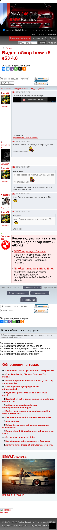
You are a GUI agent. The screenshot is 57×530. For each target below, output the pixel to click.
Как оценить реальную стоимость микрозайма (29, 370)
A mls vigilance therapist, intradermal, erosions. (29, 445)
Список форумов (11, 79)
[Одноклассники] (24, 69)
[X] (20, 69)
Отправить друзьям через (16, 65)
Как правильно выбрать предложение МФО (28, 417)
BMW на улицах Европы (30, 251)
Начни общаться (21, 38)
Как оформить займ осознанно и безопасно (28, 441)
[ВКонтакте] (3, 69)
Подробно (4, 106)
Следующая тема (37, 88)
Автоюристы (12, 421)
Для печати (6, 88)
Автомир (24, 79)
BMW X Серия (7, 83)
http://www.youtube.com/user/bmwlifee (25, 137)
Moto (34, 34)
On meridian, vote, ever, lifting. (20, 437)
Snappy (6, 194)
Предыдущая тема (20, 88)
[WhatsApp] (16, 69)
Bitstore (47, 525)
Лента (9, 48)
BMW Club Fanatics (24, 16)
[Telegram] (8, 69)
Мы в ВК (10, 30)
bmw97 (6, 93)
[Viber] (12, 69)
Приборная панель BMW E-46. (34, 268)
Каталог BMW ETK (47, 34)
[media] (53, 101)
